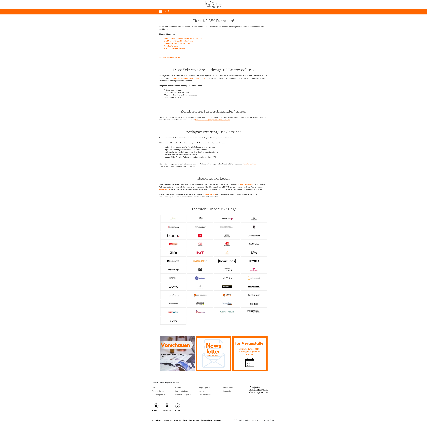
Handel (178, 388)
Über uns (167, 420)
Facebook (156, 411)
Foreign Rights (158, 391)
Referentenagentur (183, 395)
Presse (154, 388)
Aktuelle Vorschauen (245, 184)
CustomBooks (228, 388)
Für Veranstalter (205, 395)
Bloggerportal (204, 388)
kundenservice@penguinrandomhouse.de (189, 78)
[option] (177, 354)
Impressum (194, 420)
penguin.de (156, 420)
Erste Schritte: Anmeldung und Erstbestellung (182, 39)
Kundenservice (249, 164)
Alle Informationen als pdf (170, 58)
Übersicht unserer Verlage (174, 48)
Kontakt (177, 420)
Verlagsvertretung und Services (176, 43)
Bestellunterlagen (170, 46)
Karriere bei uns (181, 391)
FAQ (185, 420)
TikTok (177, 411)
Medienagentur (158, 395)
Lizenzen (202, 391)
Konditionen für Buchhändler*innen (178, 41)
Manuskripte (227, 391)
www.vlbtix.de (164, 189)
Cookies (217, 420)
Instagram (167, 411)
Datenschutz (206, 420)
